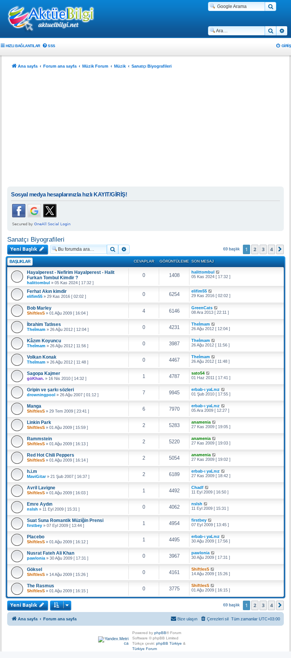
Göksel (34, 569)
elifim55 (34, 296)
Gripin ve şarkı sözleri (50, 389)
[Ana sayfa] (55, 19)
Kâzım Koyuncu (44, 340)
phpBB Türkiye (169, 643)
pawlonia (36, 558)
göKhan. (35, 378)
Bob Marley (39, 308)
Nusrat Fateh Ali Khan (50, 553)
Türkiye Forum (144, 649)
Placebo (35, 536)
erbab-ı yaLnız (205, 389)
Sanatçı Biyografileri (35, 239)
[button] (280, 249)
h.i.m (32, 471)
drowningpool (41, 394)
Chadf (197, 487)
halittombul (38, 282)
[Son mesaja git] (218, 272)
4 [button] (271, 249)
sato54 (198, 373)
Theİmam (36, 329)
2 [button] (254, 249)
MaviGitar (36, 476)
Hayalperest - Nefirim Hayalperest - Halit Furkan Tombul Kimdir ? (70, 275)
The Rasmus (40, 585)
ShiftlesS (36, 313)
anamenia (201, 422)
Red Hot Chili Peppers (50, 455)
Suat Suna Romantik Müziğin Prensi (65, 520)
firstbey (34, 525)
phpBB (160, 633)
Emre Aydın (39, 504)
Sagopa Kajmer (43, 373)
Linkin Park (39, 422)
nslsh (32, 509)
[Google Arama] (270, 6)
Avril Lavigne (41, 487)
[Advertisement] (145, 129)
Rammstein (39, 438)
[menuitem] (48, 45)
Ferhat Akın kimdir (47, 291)
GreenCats (202, 307)
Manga (34, 406)
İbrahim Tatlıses (44, 324)
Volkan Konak (41, 357)
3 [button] (263, 249)
